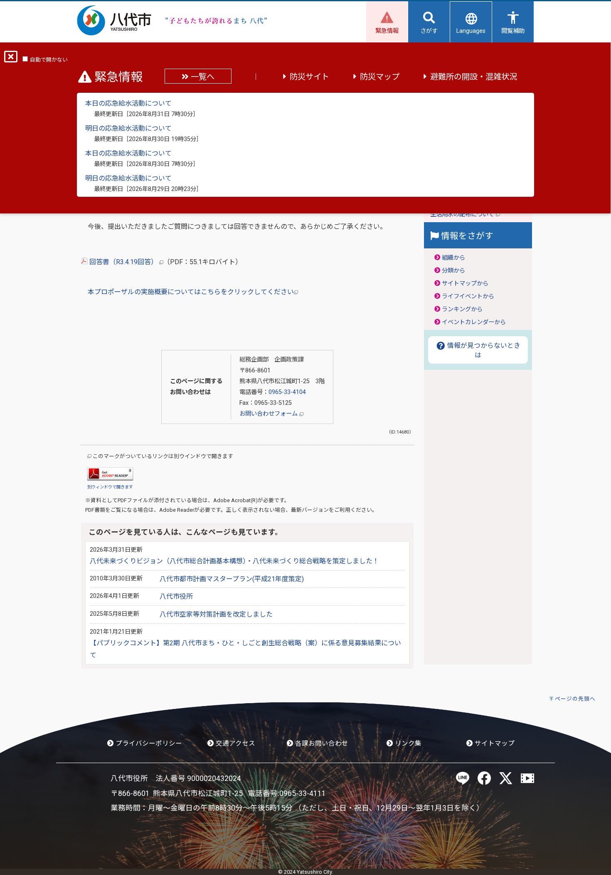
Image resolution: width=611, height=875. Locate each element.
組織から (453, 257)
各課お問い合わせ (320, 743)
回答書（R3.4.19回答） (123, 262)
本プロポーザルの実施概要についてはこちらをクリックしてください (191, 292)
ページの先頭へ (575, 699)
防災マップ (379, 77)
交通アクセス (234, 743)
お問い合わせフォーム (269, 413)
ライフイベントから (468, 296)
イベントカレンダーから (474, 322)
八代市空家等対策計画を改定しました (216, 614)
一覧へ (201, 77)
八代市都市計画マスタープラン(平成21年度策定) (232, 579)
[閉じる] (10, 59)
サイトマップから (465, 283)
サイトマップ (494, 743)
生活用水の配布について (463, 214)
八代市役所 (176, 596)
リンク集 (407, 743)
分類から (453, 270)
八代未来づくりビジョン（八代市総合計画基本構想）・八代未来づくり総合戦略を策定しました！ (234, 561)
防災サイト (309, 77)
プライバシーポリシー (148, 743)
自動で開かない (49, 60)
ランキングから (462, 309)
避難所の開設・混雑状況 (473, 77)
